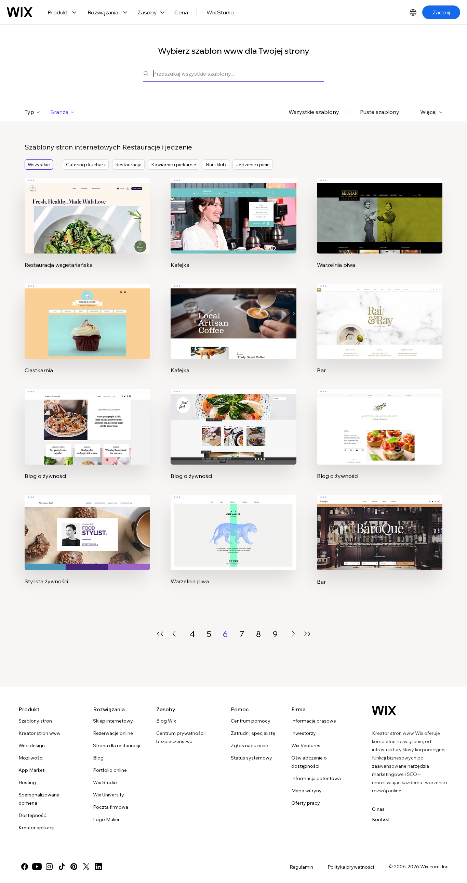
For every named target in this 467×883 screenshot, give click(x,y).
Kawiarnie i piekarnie (173, 164)
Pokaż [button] (87, 228)
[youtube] (37, 866)
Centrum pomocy (250, 721)
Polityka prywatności (351, 867)
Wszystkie (39, 164)
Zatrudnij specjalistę (253, 733)
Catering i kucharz (86, 164)
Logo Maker (106, 819)
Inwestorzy (303, 733)
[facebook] (24, 866)
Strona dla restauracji (116, 745)
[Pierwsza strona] (160, 634)
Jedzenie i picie (253, 164)
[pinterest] (74, 866)
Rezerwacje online (113, 733)
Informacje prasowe (313, 721)
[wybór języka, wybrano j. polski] (413, 12)
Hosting (27, 782)
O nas (378, 809)
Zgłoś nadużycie (249, 745)
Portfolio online (110, 770)
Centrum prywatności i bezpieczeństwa (181, 737)
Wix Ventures (305, 745)
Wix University (108, 795)
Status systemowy (251, 758)
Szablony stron (35, 721)
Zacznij (441, 12)
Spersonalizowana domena (38, 799)
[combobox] (238, 73)
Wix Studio (220, 12)
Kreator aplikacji (36, 827)
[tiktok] (61, 866)
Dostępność (32, 815)
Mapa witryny (306, 791)
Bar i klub (216, 164)
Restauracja (128, 164)
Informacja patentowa (316, 778)
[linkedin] (98, 866)
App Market (31, 770)
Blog (98, 758)
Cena (181, 12)
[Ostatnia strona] (307, 634)
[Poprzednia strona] (174, 634)
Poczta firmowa (110, 807)
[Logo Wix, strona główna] (19, 12)
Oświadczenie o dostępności (309, 762)
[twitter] (86, 866)
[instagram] (49, 866)
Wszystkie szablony (314, 111)
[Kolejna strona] (293, 634)
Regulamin (301, 867)
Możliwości (30, 758)
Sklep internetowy (113, 721)
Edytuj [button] (87, 209)
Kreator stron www (39, 733)
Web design (31, 745)
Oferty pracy (305, 803)
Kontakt (381, 819)
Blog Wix (166, 721)
